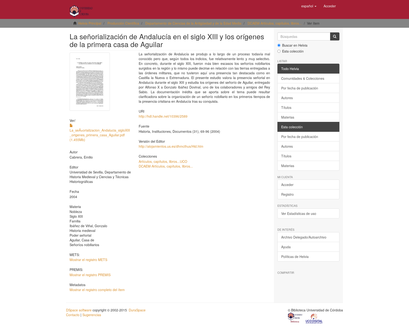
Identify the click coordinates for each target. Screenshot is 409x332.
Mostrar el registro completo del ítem (97, 289)
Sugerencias (91, 314)
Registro (287, 194)
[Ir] (334, 36)
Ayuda (286, 246)
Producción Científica (123, 23)
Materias (287, 117)
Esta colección (293, 51)
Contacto (73, 314)
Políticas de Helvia (295, 256)
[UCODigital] (314, 318)
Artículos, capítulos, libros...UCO (163, 161)
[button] (309, 6)
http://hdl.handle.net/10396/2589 (163, 116)
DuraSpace (137, 310)
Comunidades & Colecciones (302, 78)
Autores (287, 97)
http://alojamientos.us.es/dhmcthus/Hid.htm (171, 146)
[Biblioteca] (295, 318)
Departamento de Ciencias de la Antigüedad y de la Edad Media (193, 23)
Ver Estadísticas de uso (298, 213)
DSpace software (79, 310)
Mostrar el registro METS (88, 259)
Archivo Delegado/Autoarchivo (303, 237)
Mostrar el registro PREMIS (90, 274)
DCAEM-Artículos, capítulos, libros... (275, 23)
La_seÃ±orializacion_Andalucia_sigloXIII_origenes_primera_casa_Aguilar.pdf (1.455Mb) (100, 135)
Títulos (286, 107)
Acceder (287, 184)
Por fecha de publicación (299, 88)
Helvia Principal (89, 23)
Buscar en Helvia (294, 45)
